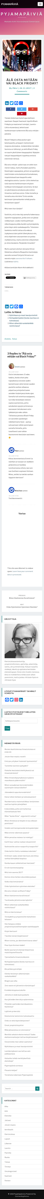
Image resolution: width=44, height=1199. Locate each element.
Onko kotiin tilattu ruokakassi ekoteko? (21, 851)
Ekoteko (8, 339)
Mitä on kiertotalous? (13, 912)
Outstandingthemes (22, 1196)
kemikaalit (9, 1129)
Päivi (15, 88)
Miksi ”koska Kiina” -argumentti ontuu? (20, 816)
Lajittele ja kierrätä (12, 1011)
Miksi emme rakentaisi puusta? (17, 832)
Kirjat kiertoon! (11, 931)
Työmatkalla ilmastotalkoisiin (17, 957)
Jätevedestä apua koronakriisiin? (18, 792)
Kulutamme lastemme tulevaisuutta (19, 1016)
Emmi (17, 367)
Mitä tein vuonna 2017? (14, 872)
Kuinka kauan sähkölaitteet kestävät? (20, 863)
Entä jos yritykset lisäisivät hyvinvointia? (21, 761)
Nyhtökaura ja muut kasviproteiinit (23, 315)
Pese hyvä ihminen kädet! (15, 945)
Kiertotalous (10, 1134)
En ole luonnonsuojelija (14, 867)
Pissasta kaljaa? (11, 1070)
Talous (14, 339)
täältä (15, 261)
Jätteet (8, 1120)
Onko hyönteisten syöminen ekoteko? (22, 605)
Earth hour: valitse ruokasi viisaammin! (20, 842)
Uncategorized (10, 1171)
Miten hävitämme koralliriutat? (17, 895)
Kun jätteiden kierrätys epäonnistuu (19, 999)
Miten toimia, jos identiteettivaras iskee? (21, 940)
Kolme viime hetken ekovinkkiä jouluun (20, 877)
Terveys (8, 1166)
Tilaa (7, 728)
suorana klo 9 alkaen (24, 258)
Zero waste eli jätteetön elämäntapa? (20, 985)
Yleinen (7, 1180)
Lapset (7, 1139)
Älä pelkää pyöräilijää (13, 969)
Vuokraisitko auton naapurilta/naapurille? (21, 846)
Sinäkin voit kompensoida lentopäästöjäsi (21, 828)
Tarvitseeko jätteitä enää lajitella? (18, 900)
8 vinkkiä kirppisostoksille (15, 990)
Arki (6, 1111)
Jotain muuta (10, 1125)
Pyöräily (8, 1153)
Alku (6, 1106)
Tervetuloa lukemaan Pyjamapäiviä (19, 1075)
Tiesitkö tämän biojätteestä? (16, 936)
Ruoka (7, 1157)
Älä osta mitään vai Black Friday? (18, 891)
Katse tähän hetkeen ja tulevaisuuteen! (20, 797)
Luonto (7, 1148)
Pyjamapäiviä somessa (14, 1065)
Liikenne (8, 1143)
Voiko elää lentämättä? (14, 881)
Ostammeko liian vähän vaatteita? (18, 1042)
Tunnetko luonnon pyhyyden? (16, 766)
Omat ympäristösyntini (14, 1025)
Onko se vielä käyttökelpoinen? (17, 1020)
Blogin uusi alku (11, 981)
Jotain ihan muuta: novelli (15, 756)
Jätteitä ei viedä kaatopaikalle (17, 995)
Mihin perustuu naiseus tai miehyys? (19, 837)
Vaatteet (8, 1176)
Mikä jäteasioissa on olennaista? (18, 1030)
